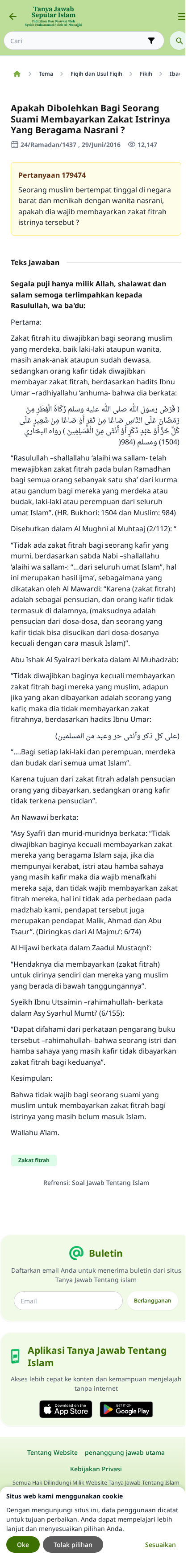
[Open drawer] (182, 16)
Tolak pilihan (73, 1544)
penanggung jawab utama (125, 1452)
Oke (23, 1544)
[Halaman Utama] (16, 74)
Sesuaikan (160, 1544)
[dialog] (92, 1523)
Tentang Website (52, 1452)
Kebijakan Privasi (96, 1469)
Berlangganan (152, 1300)
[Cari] (179, 40)
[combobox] (77, 40)
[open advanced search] (151, 40)
